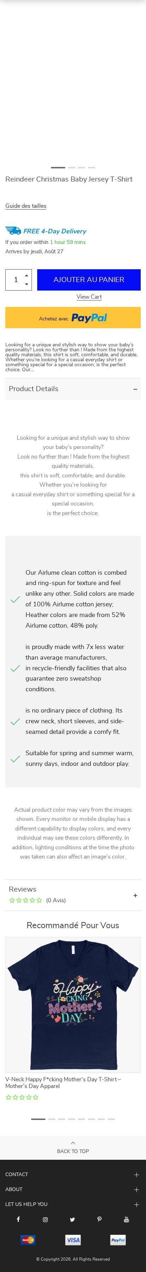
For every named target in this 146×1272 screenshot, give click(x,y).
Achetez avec (54, 318)
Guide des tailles (25, 206)
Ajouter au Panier (89, 279)
